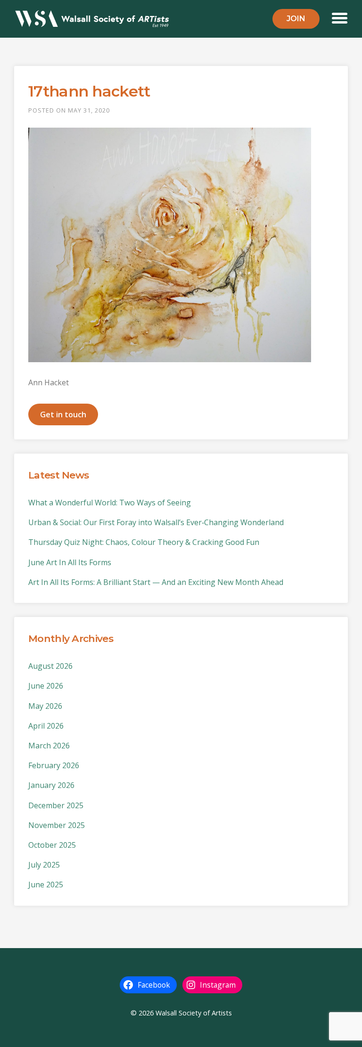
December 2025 (55, 805)
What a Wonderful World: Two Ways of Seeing (109, 502)
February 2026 (53, 765)
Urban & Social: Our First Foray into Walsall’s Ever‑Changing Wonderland (156, 522)
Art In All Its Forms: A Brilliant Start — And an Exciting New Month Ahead (155, 582)
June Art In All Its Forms (69, 562)
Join (296, 18)
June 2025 (45, 884)
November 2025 (56, 825)
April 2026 (46, 726)
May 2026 (45, 706)
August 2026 (50, 666)
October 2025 (52, 845)
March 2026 (49, 745)
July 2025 (44, 865)
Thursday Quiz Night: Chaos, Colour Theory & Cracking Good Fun (143, 542)
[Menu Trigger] (340, 17)
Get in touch (63, 414)
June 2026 (45, 686)
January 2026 (51, 785)
